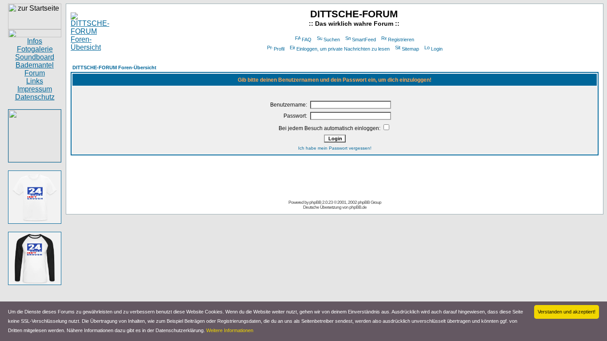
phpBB (315, 202)
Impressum (34, 89)
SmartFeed (364, 39)
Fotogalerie (35, 49)
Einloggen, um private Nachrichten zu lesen (343, 49)
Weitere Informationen (229, 330)
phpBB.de (358, 207)
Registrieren (401, 39)
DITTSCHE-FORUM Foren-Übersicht (114, 67)
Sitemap (410, 49)
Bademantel (35, 65)
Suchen (331, 39)
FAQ (306, 39)
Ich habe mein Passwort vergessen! (334, 148)
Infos (34, 41)
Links (34, 81)
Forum (34, 73)
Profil (279, 49)
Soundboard (34, 57)
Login (437, 49)
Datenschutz (35, 97)
